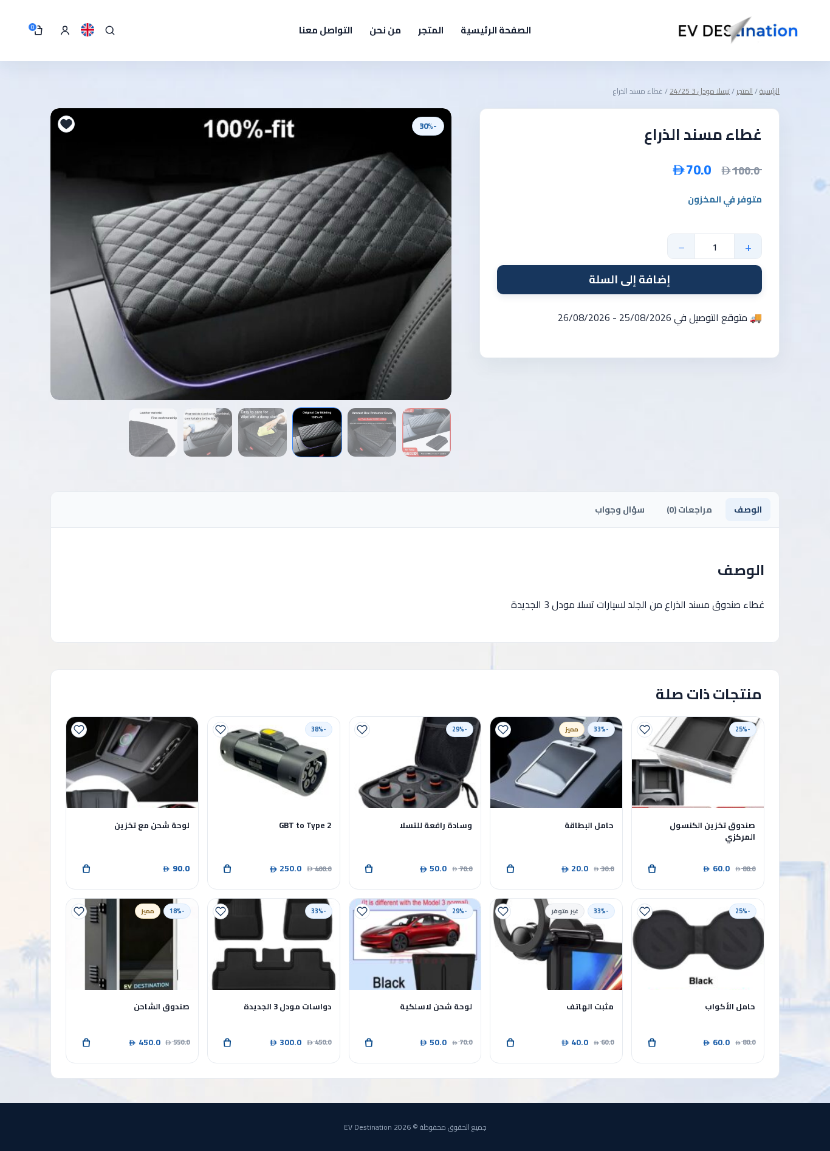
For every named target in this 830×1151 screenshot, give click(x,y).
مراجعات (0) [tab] (689, 509)
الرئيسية (770, 91)
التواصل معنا (325, 30)
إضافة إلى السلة (629, 279)
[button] (652, 868)
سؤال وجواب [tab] (620, 509)
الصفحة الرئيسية (496, 30)
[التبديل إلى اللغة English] (87, 30)
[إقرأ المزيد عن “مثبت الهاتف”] (510, 1042)
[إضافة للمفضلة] (66, 124)
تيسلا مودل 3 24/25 (700, 91)
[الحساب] (65, 30)
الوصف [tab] (748, 509)
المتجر (431, 30)
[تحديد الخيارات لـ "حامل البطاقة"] (510, 868)
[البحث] (110, 30)
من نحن (385, 30)
